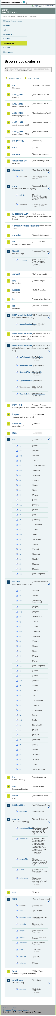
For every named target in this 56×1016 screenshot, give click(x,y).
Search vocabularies (14, 78)
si (20, 564)
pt (20, 549)
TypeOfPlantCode (26, 380)
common (16, 154)
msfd (14, 786)
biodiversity (18, 141)
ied (13, 306)
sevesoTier (24, 859)
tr (20, 764)
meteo (22, 938)
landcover (17, 424)
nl (20, 539)
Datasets (6, 25)
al (20, 591)
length (22, 931)
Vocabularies (8, 43)
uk (20, 574)
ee (20, 480)
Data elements (8, 34)
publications (18, 805)
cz (20, 466)
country (23, 989)
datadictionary (19, 161)
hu (21, 505)
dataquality (17, 170)
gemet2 (16, 274)
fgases (15, 251)
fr (20, 500)
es (20, 490)
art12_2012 (17, 94)
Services (6, 48)
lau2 (14, 439)
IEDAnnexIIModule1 (22, 315)
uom (14, 899)
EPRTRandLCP (20, 214)
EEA (14, 2)
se (20, 559)
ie (20, 510)
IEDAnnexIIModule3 (22, 334)
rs (20, 745)
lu (20, 525)
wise (14, 971)
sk (20, 569)
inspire (15, 414)
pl (20, 544)
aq (13, 85)
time (21, 950)
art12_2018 (17, 104)
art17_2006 (17, 113)
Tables (5, 30)
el (20, 485)
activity (22, 195)
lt (20, 520)
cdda (14, 147)
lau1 (14, 433)
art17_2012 (17, 122)
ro (20, 554)
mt (21, 534)
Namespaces (8, 52)
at (20, 446)
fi (20, 495)
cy (20, 461)
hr (20, 676)
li (20, 700)
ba (20, 601)
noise (15, 796)
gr (20, 671)
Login (36, 6)
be (20, 451)
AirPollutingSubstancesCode (26, 357)
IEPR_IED (17, 405)
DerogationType (26, 365)
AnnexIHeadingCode (26, 324)
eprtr (14, 186)
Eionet (13, 16)
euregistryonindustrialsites (22, 226)
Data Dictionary (22, 16)
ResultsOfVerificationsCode (26, 372)
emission (23, 924)
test (14, 892)
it (20, 515)
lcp (13, 777)
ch (20, 617)
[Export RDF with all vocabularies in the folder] (49, 172)
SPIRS (22, 870)
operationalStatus (26, 828)
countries (23, 260)
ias (13, 299)
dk (20, 475)
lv (20, 530)
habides (16, 290)
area (21, 910)
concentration (25, 917)
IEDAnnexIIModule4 (22, 345)
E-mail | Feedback (10, 1008)
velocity (23, 956)
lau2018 (16, 582)
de (20, 471)
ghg (14, 281)
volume (23, 963)
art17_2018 (17, 131)
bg (21, 456)
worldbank (17, 980)
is (20, 690)
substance (24, 878)
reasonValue (24, 839)
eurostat (16, 235)
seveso (16, 819)
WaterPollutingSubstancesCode (26, 394)
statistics (23, 943)
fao (13, 242)
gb (21, 666)
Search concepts (33, 78)
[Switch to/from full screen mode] (40, 6)
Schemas (7, 39)
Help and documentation (12, 21)
